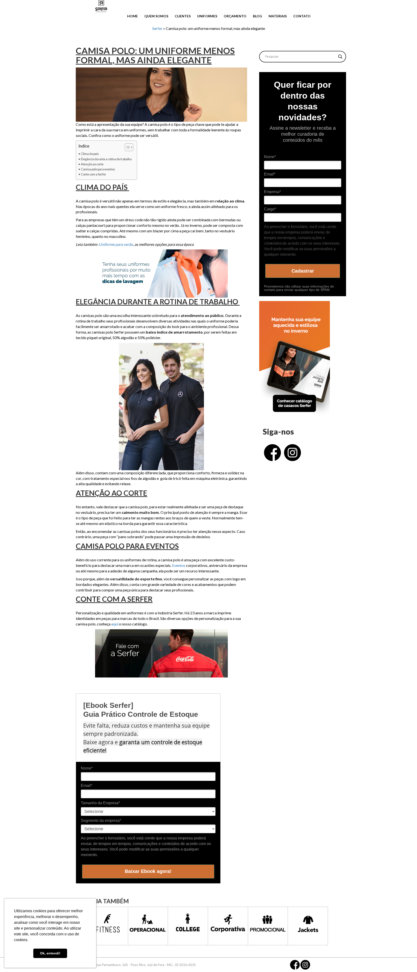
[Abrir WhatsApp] (405, 959)
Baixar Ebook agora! (148, 871)
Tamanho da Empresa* (100, 803)
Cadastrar (303, 271)
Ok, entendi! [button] (50, 953)
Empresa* (272, 192)
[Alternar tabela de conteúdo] (126, 147)
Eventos (178, 565)
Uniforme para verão (116, 244)
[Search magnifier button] (340, 56)
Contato (302, 16)
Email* (86, 786)
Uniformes (207, 16)
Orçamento (235, 16)
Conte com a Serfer (93, 174)
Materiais (278, 16)
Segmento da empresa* (101, 820)
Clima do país (90, 154)
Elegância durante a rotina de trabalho (106, 159)
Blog (257, 16)
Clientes (183, 16)
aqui (115, 624)
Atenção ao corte (92, 164)
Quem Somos (156, 16)
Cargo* (270, 209)
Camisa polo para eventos (98, 169)
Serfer (157, 28)
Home (132, 16)
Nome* (87, 768)
